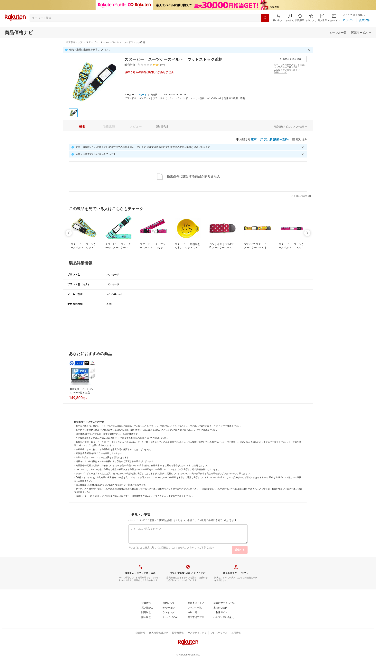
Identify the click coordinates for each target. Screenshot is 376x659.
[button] (289, 18)
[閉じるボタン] (309, 50)
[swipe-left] (69, 233)
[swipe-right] (307, 233)
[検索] (265, 18)
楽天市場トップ (74, 42)
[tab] (82, 126)
